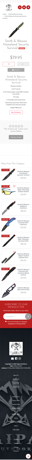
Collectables (16, 429)
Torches (16, 443)
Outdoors (16, 451)
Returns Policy (16, 404)
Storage (16, 447)
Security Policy (16, 408)
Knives (16, 418)
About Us (16, 375)
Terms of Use (16, 396)
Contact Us (16, 387)
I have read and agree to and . (17, 322)
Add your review (16, 137)
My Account (16, 379)
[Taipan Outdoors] (8, 7)
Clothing (16, 439)
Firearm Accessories (16, 422)
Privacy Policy (21, 323)
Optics (16, 426)
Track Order (16, 383)
